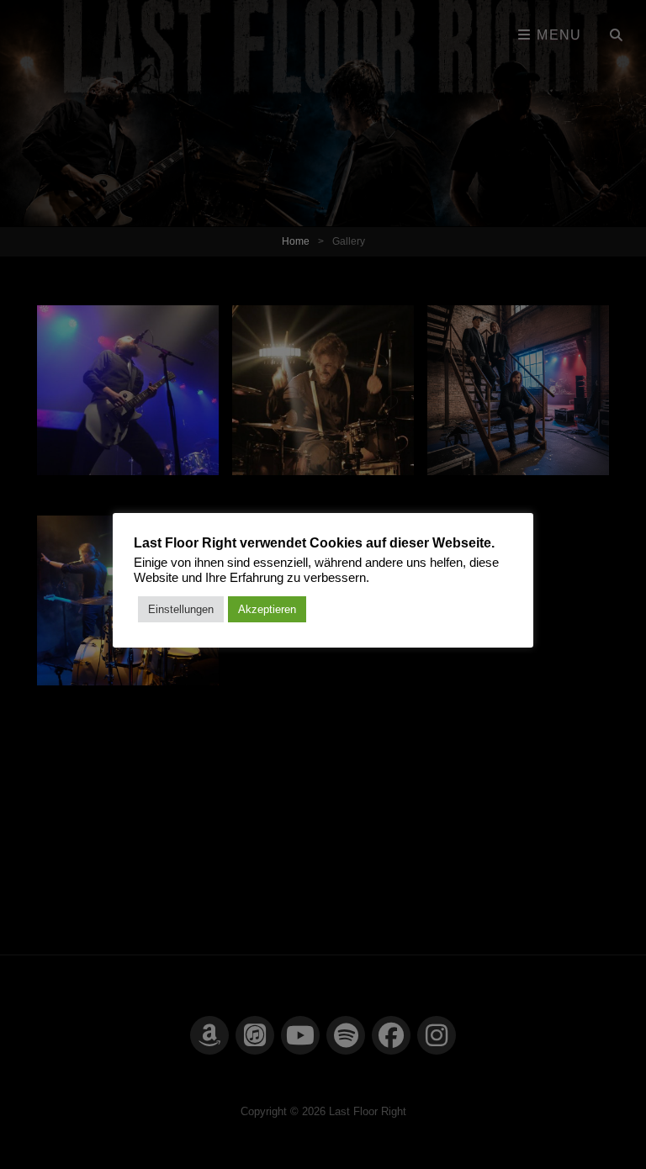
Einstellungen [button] (181, 609)
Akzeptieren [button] (267, 609)
